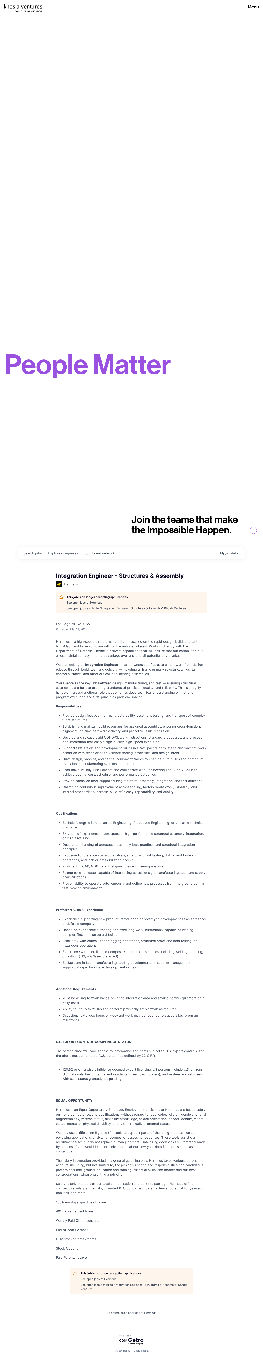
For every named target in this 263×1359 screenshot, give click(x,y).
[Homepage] (23, 6)
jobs (32, 553)
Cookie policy (141, 1350)
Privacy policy (122, 1350)
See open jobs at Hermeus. (85, 602)
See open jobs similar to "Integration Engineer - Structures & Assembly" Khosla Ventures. (127, 608)
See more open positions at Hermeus (131, 1312)
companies (63, 553)
